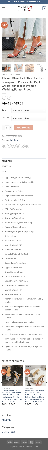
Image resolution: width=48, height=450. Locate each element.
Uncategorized (8, 432)
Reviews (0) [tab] (7, 166)
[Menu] (3, 8)
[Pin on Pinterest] (23, 146)
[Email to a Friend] (18, 146)
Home (4, 75)
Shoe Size (5, 118)
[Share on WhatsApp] (4, 146)
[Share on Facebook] (9, 146)
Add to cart (24, 128)
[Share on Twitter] (13, 146)
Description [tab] (7, 161)
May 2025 (6, 420)
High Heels (15, 75)
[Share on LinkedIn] (27, 146)
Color (4, 110)
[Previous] (6, 39)
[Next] (42, 39)
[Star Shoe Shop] (24, 8)
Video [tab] (4, 171)
